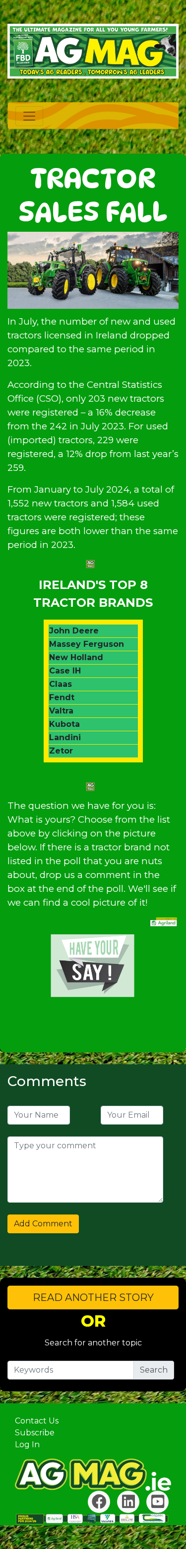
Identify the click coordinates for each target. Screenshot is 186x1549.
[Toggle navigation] (29, 116)
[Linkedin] (128, 1502)
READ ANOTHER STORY (93, 1297)
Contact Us (37, 1420)
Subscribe (35, 1432)
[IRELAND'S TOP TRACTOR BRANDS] (93, 965)
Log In (27, 1444)
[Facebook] (99, 1502)
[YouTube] (157, 1502)
